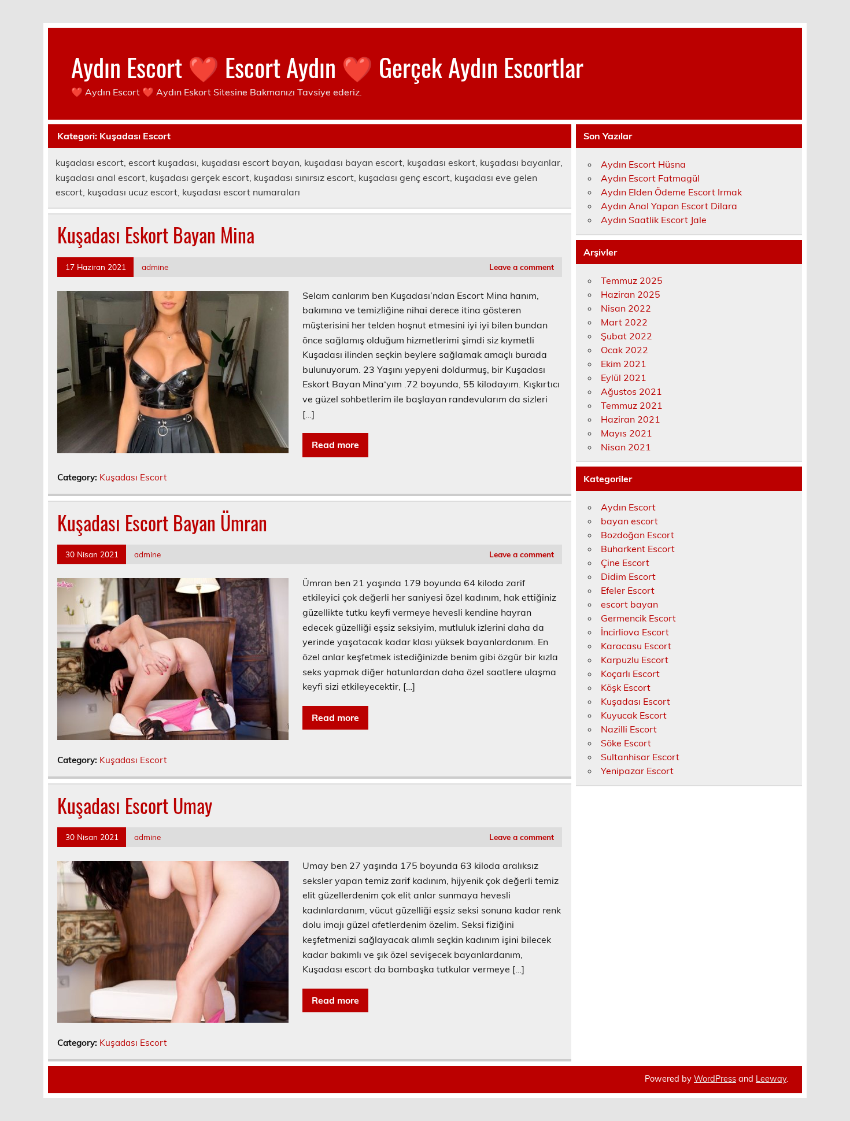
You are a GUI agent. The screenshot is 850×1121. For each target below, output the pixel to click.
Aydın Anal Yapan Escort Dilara (669, 206)
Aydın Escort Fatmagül (650, 178)
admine (155, 267)
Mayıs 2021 (626, 433)
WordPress (715, 1079)
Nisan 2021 (626, 447)
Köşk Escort (626, 687)
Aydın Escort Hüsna (643, 164)
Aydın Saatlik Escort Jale (654, 219)
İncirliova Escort (635, 632)
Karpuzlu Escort (634, 659)
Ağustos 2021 (631, 391)
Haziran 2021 (630, 419)
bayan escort (629, 521)
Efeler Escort (628, 590)
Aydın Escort (628, 507)
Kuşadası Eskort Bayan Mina (155, 234)
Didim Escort (628, 576)
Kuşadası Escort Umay (134, 805)
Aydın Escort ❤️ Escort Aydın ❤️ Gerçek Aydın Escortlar (327, 66)
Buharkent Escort (638, 548)
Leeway (771, 1079)
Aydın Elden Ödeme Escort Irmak (671, 192)
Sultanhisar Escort (640, 757)
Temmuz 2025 (632, 280)
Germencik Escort (638, 618)
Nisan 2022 (626, 308)
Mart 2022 (624, 322)
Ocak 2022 (624, 350)
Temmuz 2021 (632, 405)
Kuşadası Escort (133, 477)
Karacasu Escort (636, 646)
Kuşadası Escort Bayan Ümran (162, 522)
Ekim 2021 (623, 363)
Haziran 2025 (630, 294)
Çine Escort (625, 562)
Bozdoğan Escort (637, 535)
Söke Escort (626, 743)
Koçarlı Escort (630, 673)
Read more (335, 444)
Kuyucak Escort (634, 715)
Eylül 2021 (623, 377)
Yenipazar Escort (637, 770)
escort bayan (629, 604)
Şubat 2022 (626, 336)
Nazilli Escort (629, 729)
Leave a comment (521, 267)
